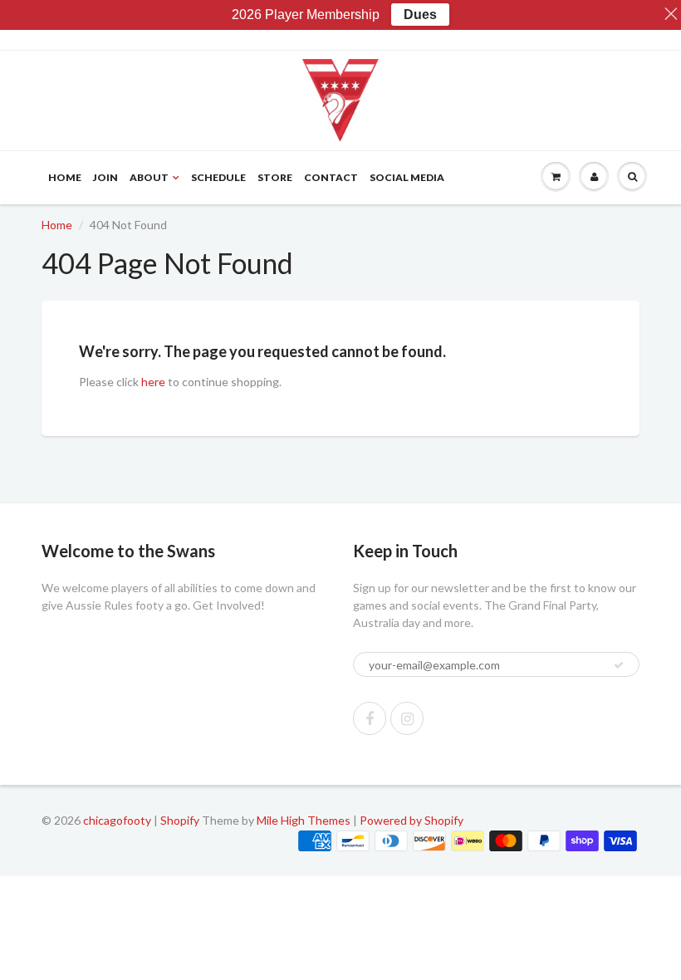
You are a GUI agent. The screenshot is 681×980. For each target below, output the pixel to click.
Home (64, 177)
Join (105, 177)
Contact (331, 177)
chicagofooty (117, 820)
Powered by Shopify (411, 820)
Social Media (407, 177)
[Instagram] (407, 718)
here (153, 382)
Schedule (218, 177)
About (149, 177)
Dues (420, 14)
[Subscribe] (619, 665)
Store (274, 177)
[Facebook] (369, 718)
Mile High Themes (303, 820)
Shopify (179, 820)
